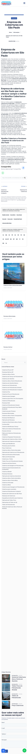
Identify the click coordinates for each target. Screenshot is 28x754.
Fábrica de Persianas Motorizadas (11, 454)
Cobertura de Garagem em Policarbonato (12, 465)
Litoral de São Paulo (6, 223)
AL (6, 243)
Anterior (4, 186)
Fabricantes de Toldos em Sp (9, 502)
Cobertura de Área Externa (9, 463)
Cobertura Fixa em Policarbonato (10, 394)
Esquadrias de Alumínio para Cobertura (12, 498)
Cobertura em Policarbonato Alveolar (11, 387)
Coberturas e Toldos (7, 459)
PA (22, 239)
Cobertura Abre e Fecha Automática (11, 478)
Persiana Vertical (6, 431)
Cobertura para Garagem (8, 396)
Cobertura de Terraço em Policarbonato (12, 376)
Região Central (5, 214)
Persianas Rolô (6, 403)
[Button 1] (24, 3)
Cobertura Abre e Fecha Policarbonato (12, 381)
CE (3, 239)
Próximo (23, 186)
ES (9, 234)
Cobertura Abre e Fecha (8, 374)
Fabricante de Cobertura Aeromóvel (11, 476)
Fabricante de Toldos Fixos (9, 500)
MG (6, 234)
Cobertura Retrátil (6, 471)
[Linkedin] (2, 173)
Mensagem (4, 739)
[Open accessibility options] (3, 751)
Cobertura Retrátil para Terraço (10, 426)
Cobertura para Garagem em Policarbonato (13, 487)
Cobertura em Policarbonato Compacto (12, 389)
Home (10, 32)
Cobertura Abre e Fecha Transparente (12, 415)
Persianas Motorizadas (8, 413)
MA (3, 243)
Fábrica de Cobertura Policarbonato (11, 428)
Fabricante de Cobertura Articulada (11, 441)
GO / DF (7, 239)
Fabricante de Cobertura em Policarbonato (13, 452)
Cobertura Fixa (6, 392)
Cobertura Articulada (7, 482)
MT (14, 239)
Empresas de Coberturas (8, 495)
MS (11, 239)
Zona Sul (4, 219)
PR (12, 234)
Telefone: (4, 734)
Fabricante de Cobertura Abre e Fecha (12, 439)
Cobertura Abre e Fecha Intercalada (11, 450)
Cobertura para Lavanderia (9, 489)
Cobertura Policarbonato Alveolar (11, 405)
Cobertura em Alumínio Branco (10, 383)
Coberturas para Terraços (9, 411)
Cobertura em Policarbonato (9, 385)
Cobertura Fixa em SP (7, 370)
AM (17, 239)
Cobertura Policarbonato (8, 400)
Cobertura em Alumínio (8, 378)
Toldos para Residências (8, 443)
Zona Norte (12, 214)
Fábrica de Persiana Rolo (8, 456)
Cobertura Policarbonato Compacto (11, 491)
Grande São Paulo (18, 219)
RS (18, 234)
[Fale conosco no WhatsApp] (24, 750)
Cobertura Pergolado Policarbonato (11, 437)
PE (21, 234)
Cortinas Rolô (5, 424)
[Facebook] (23, 168)
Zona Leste (10, 219)
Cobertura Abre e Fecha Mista (10, 480)
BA (24, 234)
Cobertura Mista (6, 484)
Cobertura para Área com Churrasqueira (12, 398)
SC (15, 234)
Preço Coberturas (6, 448)
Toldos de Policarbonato (8, 504)
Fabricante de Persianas (8, 420)
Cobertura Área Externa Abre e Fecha (11, 422)
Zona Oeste (19, 214)
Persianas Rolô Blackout (8, 417)
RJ (3, 234)
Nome (3, 722)
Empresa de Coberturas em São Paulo (12, 493)
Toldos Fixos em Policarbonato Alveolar (12, 461)
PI (19, 239)
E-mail (3, 728)
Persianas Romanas (7, 473)
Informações (16, 32)
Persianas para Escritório (8, 445)
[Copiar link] (24, 177)
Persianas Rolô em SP (7, 372)
